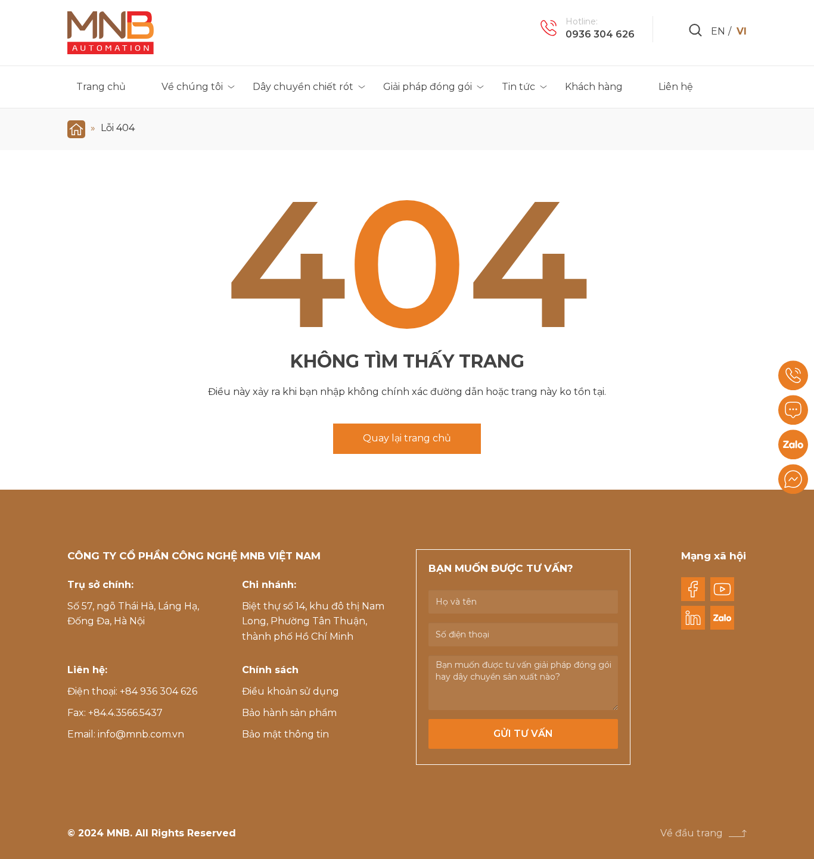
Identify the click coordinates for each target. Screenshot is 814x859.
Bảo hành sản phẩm (289, 712)
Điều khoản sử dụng (290, 691)
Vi (742, 31)
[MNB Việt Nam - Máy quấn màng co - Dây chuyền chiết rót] (110, 33)
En (718, 31)
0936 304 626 (600, 34)
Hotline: (582, 21)
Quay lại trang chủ (407, 438)
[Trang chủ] (76, 127)
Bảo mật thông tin (285, 734)
